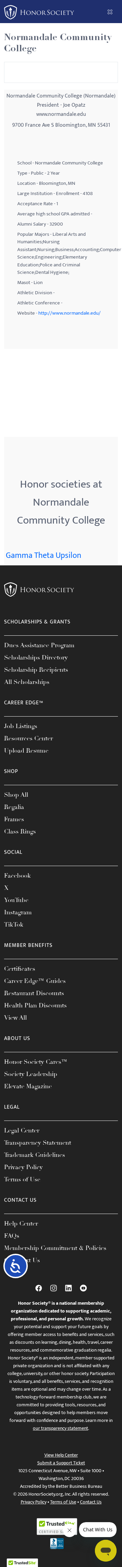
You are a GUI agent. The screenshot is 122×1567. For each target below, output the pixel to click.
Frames (14, 819)
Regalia (14, 807)
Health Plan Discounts (35, 1005)
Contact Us (91, 1502)
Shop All (16, 794)
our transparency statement (60, 1428)
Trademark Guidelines (34, 1155)
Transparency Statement (37, 1142)
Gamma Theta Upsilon (43, 555)
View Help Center (61, 1455)
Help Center (21, 1223)
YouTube (16, 900)
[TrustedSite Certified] (57, 1526)
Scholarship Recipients (36, 669)
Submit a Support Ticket (61, 1463)
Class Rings (20, 831)
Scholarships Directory (36, 657)
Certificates (19, 968)
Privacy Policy (23, 1167)
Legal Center (21, 1130)
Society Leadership (30, 1074)
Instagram (18, 912)
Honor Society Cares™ (35, 1062)
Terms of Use (22, 1179)
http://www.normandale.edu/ (69, 313)
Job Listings (20, 726)
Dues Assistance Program (39, 645)
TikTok (13, 924)
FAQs (11, 1235)
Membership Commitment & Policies (55, 1248)
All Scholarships (26, 682)
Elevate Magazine (28, 1086)
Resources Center (28, 738)
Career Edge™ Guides (35, 981)
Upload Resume (26, 750)
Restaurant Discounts (34, 993)
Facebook (17, 875)
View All (15, 1017)
